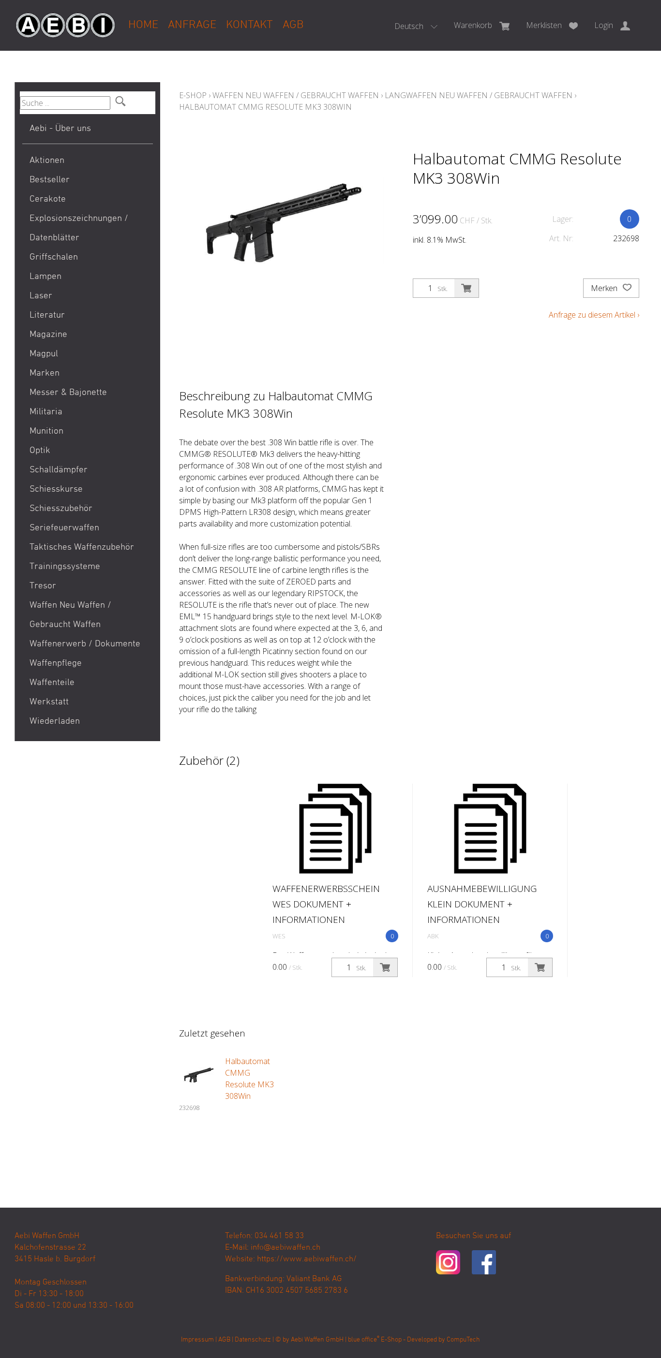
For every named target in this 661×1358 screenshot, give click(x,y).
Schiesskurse (56, 489)
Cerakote (48, 199)
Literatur (47, 315)
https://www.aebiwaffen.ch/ (307, 1259)
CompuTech (463, 1340)
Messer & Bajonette (68, 392)
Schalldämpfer (59, 470)
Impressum (197, 1340)
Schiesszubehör (61, 508)
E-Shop (193, 95)
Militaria (46, 412)
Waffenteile (52, 682)
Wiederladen (55, 721)
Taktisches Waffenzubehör (82, 547)
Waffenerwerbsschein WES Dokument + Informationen (326, 904)
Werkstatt (49, 702)
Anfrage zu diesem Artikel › (594, 314)
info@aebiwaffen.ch (285, 1248)
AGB (293, 25)
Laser (41, 296)
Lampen (45, 276)
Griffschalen (54, 257)
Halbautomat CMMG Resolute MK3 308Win (265, 107)
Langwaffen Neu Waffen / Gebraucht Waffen (478, 95)
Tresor (43, 586)
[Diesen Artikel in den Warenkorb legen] (466, 288)
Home (143, 25)
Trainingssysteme (65, 566)
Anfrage (192, 25)
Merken (605, 288)
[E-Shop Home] (65, 18)
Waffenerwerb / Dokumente (85, 644)
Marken (45, 373)
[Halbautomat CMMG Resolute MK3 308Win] (198, 1074)
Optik (40, 450)
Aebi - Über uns (60, 128)
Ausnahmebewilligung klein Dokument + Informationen (482, 904)
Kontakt (249, 25)
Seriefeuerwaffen (64, 528)
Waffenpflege (56, 663)
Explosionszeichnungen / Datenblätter (79, 228)
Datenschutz (253, 1340)
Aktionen (47, 160)
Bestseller (50, 180)
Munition (46, 431)
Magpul (44, 354)
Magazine (48, 334)
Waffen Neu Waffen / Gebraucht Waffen (70, 615)
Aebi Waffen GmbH (317, 1340)
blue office (363, 1340)
